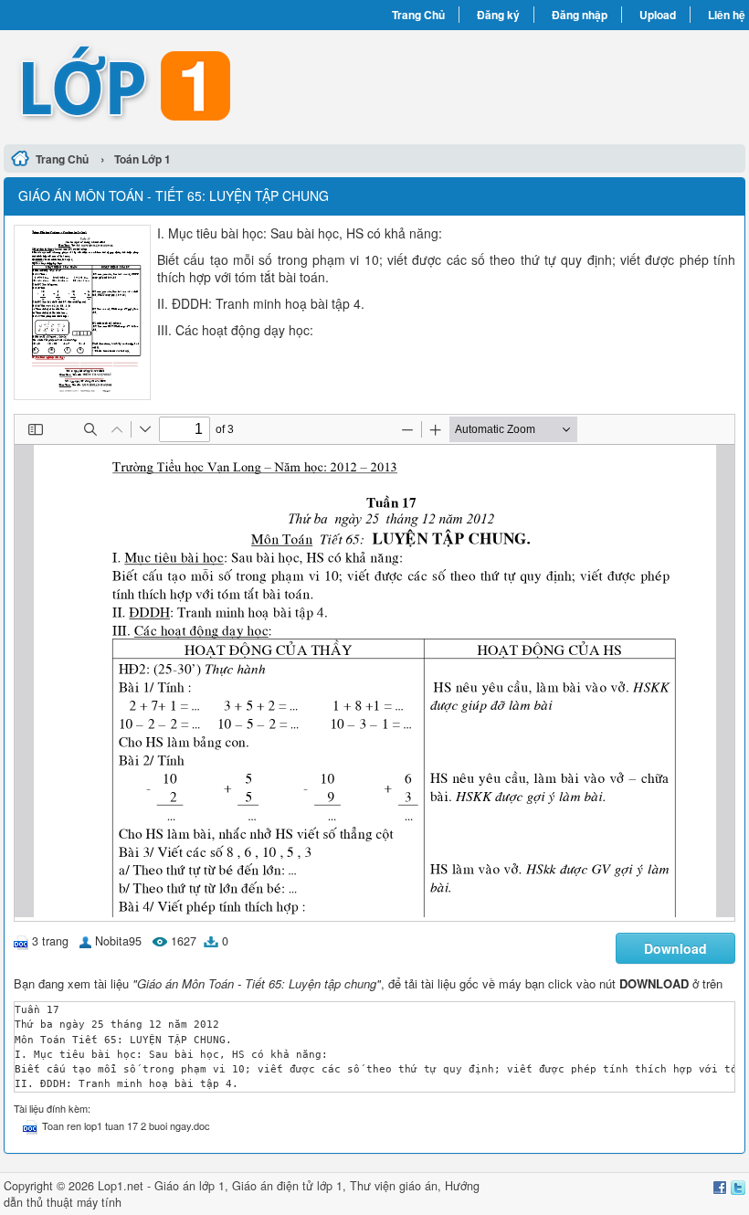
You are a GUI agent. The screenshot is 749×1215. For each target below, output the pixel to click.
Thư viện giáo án (394, 1186)
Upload (657, 14)
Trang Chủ (418, 14)
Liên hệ (726, 14)
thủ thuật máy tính (73, 1202)
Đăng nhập (579, 14)
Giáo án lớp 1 (189, 1186)
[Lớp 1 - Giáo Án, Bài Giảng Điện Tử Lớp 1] (189, 85)
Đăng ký (498, 14)
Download (675, 948)
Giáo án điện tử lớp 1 (287, 1186)
